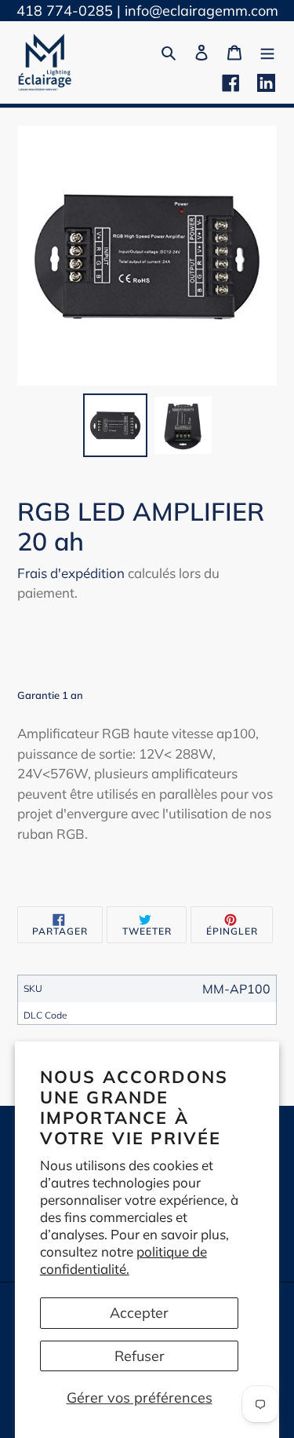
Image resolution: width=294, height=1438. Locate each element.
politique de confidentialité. (123, 1260)
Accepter (139, 1313)
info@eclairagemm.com (201, 11)
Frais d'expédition (71, 573)
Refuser (139, 1356)
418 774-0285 (64, 11)
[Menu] (267, 50)
